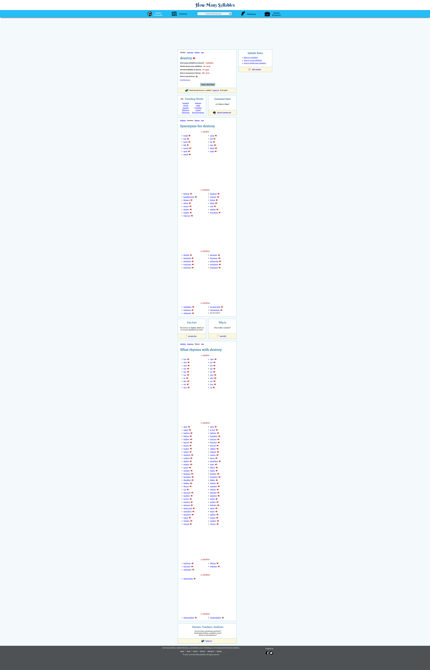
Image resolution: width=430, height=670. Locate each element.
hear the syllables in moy (215, 375)
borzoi (186, 446)
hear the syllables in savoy (216, 508)
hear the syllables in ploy (215, 378)
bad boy (187, 433)
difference (185, 110)
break (185, 136)
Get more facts (192, 336)
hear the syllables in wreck (190, 154)
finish (212, 203)
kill (184, 145)
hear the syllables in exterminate (221, 310)
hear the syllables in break (189, 135)
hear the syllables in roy (188, 381)
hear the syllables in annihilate (193, 307)
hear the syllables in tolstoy (191, 520)
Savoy (212, 508)
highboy (213, 474)
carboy (186, 452)
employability (215, 618)
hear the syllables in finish (216, 203)
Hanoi (212, 471)
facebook (267, 653)
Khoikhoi (187, 480)
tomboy (213, 521)
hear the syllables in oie (188, 489)
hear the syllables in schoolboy (193, 511)
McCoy (186, 486)
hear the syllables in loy (188, 375)
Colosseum (186, 113)
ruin (211, 206)
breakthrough (188, 197)
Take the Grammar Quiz (224, 112)
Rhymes (197, 52)
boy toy (213, 446)
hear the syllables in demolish (193, 258)
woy (185, 387)
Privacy (202, 651)
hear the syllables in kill (188, 145)
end (184, 139)
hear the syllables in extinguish (220, 261)
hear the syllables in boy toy (218, 445)
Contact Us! (208, 641)
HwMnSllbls (215, 5)
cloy (185, 362)
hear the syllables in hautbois (192, 473)
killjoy (212, 480)
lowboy (213, 483)
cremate (213, 197)
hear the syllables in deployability (196, 617)
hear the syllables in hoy (188, 371)
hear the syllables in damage (191, 200)
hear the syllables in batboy (191, 436)
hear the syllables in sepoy (216, 511)
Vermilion (198, 108)
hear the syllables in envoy (190, 467)
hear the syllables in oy (187, 378)
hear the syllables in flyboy (217, 467)
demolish (187, 258)
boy (185, 359)
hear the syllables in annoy (190, 430)
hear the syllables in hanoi (217, 470)
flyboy (212, 468)
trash (212, 151)
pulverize (187, 268)
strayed (198, 110)
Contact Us (216, 90)
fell (211, 139)
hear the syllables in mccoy (190, 486)
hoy (185, 372)
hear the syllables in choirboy (192, 455)
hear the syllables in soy (214, 381)
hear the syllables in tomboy (218, 520)
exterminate (215, 310)
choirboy (187, 455)
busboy (186, 449)
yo (211, 387)
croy (185, 366)
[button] (230, 14)
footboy (187, 471)
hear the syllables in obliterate (193, 313)
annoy (186, 430)
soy (211, 381)
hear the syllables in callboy (217, 448)
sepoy (212, 511)
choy (212, 359)
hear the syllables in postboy (192, 502)
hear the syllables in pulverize (193, 267)
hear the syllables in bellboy (191, 439)
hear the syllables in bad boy (191, 433)
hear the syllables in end (188, 138)
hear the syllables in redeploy (219, 566)
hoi (211, 369)
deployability (189, 618)
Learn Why (222, 336)
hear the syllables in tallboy (217, 514)
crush (212, 136)
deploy (186, 461)
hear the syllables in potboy (217, 502)
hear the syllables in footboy (191, 470)
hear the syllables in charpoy (218, 451)
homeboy (187, 477)
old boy (213, 490)
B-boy (212, 430)
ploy (212, 378)
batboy (186, 436)
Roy (185, 381)
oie (185, 490)
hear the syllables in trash (216, 151)
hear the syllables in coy (214, 362)
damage (186, 200)
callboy (213, 449)
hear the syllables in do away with (222, 307)
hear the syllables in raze (215, 145)
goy (185, 369)
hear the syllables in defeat (217, 200)
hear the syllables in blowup (191, 193)
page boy (187, 493)
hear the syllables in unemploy (193, 569)
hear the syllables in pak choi (218, 492)
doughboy (214, 461)
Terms (195, 651)
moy (212, 375)
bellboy (186, 439)
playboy (187, 496)
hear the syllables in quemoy (192, 505)
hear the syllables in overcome (193, 264)
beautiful (186, 103)
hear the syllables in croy (189, 365)
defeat (212, 200)
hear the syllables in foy (214, 365)
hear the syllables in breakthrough (196, 197)
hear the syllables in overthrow (220, 264)
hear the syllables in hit (214, 141)
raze (211, 145)
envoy (186, 468)
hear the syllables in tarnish (191, 212)
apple (198, 106)
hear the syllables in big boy (191, 442)
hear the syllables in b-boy (217, 430)
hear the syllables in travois (191, 524)
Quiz (202, 52)
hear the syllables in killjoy (217, 480)
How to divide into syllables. (255, 63)
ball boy (213, 433)
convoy (213, 455)
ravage (186, 206)
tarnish (186, 213)
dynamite (187, 261)
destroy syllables (194, 58)
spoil (185, 151)
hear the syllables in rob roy (218, 505)
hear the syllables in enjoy (216, 464)
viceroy (213, 524)
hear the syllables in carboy (190, 451)
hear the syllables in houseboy (219, 477)
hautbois (187, 474)
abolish (186, 255)
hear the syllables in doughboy (220, 461)
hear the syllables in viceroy (217, 524)
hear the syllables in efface (190, 203)
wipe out (186, 216)
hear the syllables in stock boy (193, 514)
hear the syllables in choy (215, 359)
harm (185, 142)
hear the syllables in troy (215, 384)
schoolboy (188, 511)
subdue (213, 209)
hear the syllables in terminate (219, 267)
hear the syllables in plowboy (219, 495)
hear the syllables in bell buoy (193, 563)
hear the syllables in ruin (215, 206)
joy (211, 372)
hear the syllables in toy (188, 384)
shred (212, 148)
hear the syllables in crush (216, 135)
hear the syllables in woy (188, 387)
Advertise (211, 651)
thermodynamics (198, 113)
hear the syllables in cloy (188, 362)
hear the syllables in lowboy (218, 483)
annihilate (187, 307)
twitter (271, 653)
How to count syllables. (253, 60)
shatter (186, 209)
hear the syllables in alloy (216, 426)
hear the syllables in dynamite (193, 261)
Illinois (213, 563)
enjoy (212, 464)
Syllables (183, 120)
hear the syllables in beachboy (219, 436)
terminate (214, 268)
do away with (215, 307)
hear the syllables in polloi (216, 499)
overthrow (214, 264)
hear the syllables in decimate (219, 255)
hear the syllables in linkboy (191, 483)
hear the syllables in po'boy (191, 499)
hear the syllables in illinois (217, 563)
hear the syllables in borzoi (190, 445)
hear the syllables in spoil (189, 151)
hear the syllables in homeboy (193, 477)
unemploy (187, 570)
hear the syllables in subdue (217, 209)
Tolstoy (187, 521)
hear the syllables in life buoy (192, 566)
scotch (185, 148)
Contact (219, 651)
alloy (212, 427)
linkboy (186, 483)
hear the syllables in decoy (216, 458)
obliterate (187, 313)
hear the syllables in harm (189, 141)
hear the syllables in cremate (218, 197)
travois (186, 524)
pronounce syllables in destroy (197, 76)
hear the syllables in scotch (190, 148)
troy (211, 384)
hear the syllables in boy (188, 359)
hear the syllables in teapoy (217, 517)
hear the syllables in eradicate (192, 310)
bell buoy (187, 563)
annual (185, 106)
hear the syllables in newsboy (219, 486)
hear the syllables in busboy (191, 448)
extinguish (214, 261)
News (188, 651)
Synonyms (190, 52)
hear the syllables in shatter (191, 209)
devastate (214, 258)
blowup (186, 194)
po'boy (186, 499)
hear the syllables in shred (216, 148)
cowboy (187, 458)
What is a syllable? (251, 58)
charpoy (213, 452)
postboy (187, 502)
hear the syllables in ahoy (189, 426)
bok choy (213, 442)
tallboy (213, 515)
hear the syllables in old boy (218, 489)
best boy (213, 439)
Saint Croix (188, 508)
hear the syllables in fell (214, 138)
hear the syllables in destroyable (195, 578)
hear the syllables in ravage (190, 206)
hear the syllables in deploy (191, 461)
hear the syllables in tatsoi (190, 517)
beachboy (214, 436)
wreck (185, 154)
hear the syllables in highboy (218, 473)
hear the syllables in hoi (214, 368)
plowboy (213, 496)
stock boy (187, 515)
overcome (187, 264)
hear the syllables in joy (214, 371)
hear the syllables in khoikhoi (192, 480)
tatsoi (186, 518)
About (182, 651)
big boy (186, 442)
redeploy (213, 566)
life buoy (187, 566)
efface (185, 203)
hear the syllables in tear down (219, 212)
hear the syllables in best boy (218, 439)
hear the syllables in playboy (191, 495)
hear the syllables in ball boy (218, 433)
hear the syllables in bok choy (219, 442)
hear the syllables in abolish (191, 255)
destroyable (188, 579)
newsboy (213, 486)
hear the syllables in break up (218, 193)
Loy (185, 375)
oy (184, 378)
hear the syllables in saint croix (194, 508)
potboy (213, 502)
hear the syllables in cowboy (191, 458)
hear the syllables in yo (214, 387)
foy (211, 366)
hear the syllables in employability (223, 617)
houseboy (214, 477)
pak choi (213, 493)
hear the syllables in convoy (217, 455)
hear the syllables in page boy (192, 492)
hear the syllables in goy (188, 368)
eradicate (187, 310)
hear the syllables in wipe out (192, 215)
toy (185, 384)
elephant (198, 103)
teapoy (212, 518)
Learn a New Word (207, 85)
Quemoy (187, 505)
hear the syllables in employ (191, 464)
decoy (212, 458)
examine (186, 108)
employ (186, 464)
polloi (212, 499)
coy (211, 362)
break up (213, 194)
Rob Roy (213, 505)
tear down (214, 213)
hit (211, 142)
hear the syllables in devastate (219, 258)
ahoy (185, 427)
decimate (213, 255)
